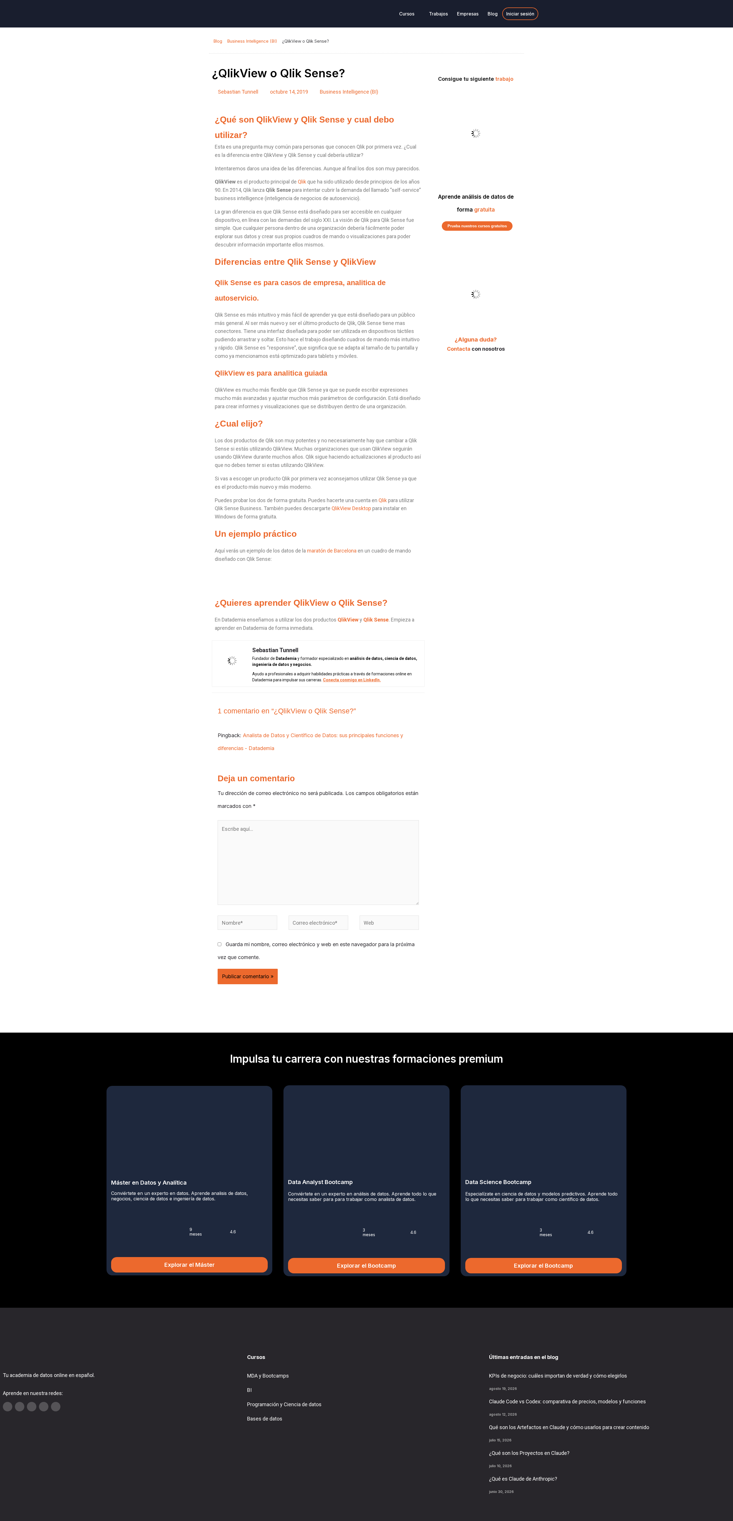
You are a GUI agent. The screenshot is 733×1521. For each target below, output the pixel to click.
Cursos (406, 14)
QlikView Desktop (351, 508)
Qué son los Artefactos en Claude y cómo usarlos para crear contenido (569, 1427)
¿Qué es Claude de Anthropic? (523, 1479)
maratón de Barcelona (331, 551)
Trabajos (438, 14)
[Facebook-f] (55, 1406)
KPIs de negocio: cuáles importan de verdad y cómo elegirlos (558, 1376)
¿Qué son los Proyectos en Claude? (529, 1453)
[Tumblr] (43, 1406)
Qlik (302, 182)
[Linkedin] (19, 1406)
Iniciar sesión (520, 14)
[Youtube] (7, 1406)
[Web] (389, 924)
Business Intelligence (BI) (252, 41)
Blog (493, 14)
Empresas (467, 14)
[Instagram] (31, 1406)
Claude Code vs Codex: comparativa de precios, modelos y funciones (567, 1401)
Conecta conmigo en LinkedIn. (352, 680)
